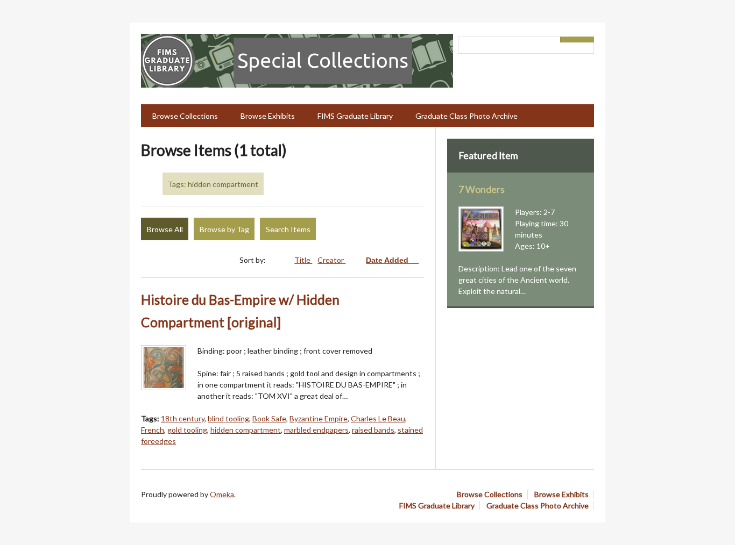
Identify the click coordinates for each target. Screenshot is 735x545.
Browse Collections (185, 115)
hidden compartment (245, 429)
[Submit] (586, 39)
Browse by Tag (224, 229)
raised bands (373, 429)
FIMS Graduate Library (355, 115)
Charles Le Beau (378, 418)
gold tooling (187, 429)
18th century (182, 418)
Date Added (388, 260)
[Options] (568, 39)
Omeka (222, 494)
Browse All (165, 229)
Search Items (288, 229)
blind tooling (228, 418)
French (152, 429)
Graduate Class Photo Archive (466, 115)
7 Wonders (481, 189)
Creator (331, 259)
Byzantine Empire (318, 418)
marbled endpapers (316, 429)
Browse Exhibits (268, 115)
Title (303, 259)
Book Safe (269, 418)
